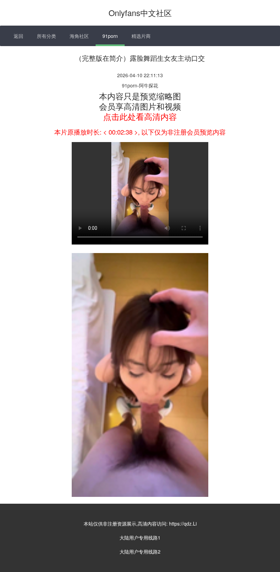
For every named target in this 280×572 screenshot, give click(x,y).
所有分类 (46, 35)
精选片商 (141, 35)
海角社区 (79, 35)
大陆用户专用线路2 (140, 551)
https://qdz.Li (183, 523)
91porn (110, 35)
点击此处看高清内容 (140, 116)
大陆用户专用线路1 (140, 537)
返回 (18, 35)
